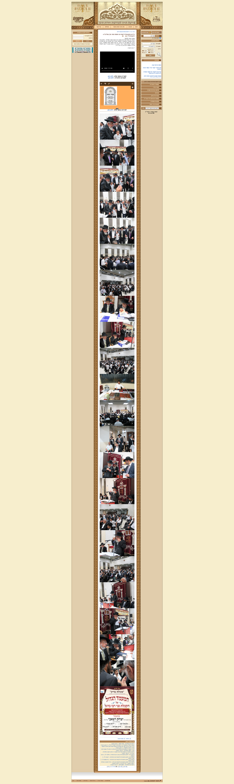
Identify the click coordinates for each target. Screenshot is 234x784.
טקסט (151, 52)
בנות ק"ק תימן (155, 95)
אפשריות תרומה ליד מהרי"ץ (151, 98)
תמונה (151, 51)
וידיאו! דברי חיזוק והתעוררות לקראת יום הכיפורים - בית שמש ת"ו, (117, 760)
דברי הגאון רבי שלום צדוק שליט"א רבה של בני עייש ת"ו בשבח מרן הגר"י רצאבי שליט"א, (117, 749)
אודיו (145, 51)
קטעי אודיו (156, 87)
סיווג (159, 49)
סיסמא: (90, 38)
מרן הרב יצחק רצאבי (118, 26)
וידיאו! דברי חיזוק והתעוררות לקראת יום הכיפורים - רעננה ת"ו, (118, 757)
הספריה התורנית (154, 84)
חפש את (158, 43)
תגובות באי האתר (154, 104)
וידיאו (145, 52)
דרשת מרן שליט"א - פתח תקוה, (123, 743)
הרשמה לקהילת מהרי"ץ (154, 66)
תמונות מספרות (155, 101)
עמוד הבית (132, 31)
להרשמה (78, 41)
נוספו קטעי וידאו (156, 69)
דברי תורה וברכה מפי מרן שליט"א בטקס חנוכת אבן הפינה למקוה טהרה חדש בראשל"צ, (118, 747)
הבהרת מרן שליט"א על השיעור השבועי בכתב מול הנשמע (153, 75)
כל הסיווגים (150, 49)
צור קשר (98, 26)
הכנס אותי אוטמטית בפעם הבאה (82, 44)
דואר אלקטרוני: (88, 35)
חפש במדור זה (155, 38)
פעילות (107, 26)
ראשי (136, 26)
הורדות (157, 93)
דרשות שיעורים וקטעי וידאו (151, 81)
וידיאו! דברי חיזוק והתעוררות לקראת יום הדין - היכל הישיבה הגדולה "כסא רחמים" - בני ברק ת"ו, (117, 762)
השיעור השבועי (157, 72)
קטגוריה (158, 46)
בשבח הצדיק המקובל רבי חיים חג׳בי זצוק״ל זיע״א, (117, 745)
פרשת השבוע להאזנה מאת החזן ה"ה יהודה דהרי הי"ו (152, 63)
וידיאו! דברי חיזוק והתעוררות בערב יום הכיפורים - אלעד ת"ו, (117, 755)
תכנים (130, 26)
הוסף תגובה (121, 738)
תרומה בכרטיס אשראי (153, 90)
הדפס (127, 738)
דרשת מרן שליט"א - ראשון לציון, (122, 764)
